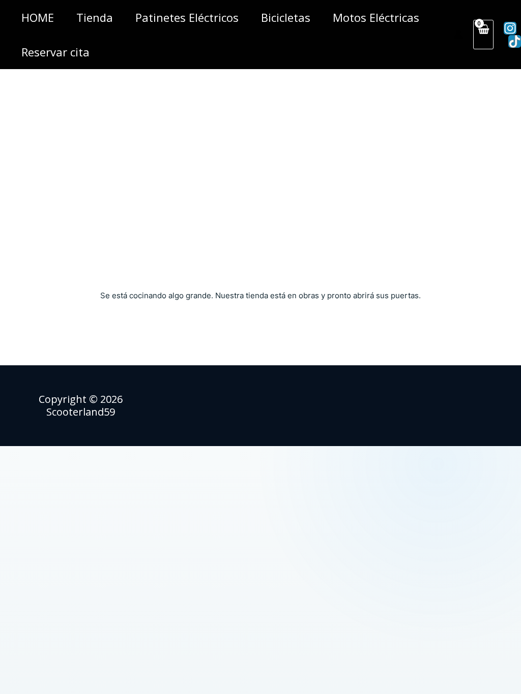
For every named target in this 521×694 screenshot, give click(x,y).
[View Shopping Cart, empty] (483, 34)
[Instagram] (510, 28)
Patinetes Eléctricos (187, 17)
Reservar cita (55, 51)
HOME (37, 17)
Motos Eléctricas (376, 17)
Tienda (94, 17)
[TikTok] (514, 41)
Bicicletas (285, 17)
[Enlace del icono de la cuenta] (458, 34)
